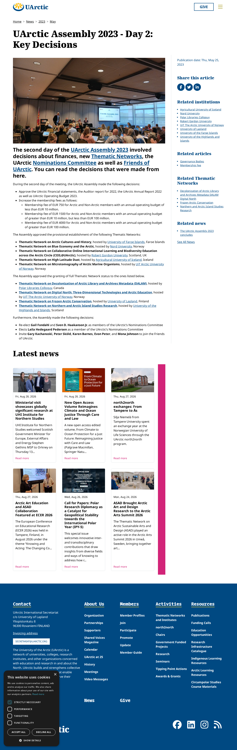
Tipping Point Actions (171, 669)
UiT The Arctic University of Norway (47, 297)
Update (125, 645)
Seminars (163, 661)
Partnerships (93, 623)
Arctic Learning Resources (202, 672)
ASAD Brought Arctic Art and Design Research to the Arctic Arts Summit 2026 (132, 509)
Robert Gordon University (109, 255)
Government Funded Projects (171, 644)
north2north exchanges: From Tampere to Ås (128, 406)
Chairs (160, 635)
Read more (22, 458)
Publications (200, 615)
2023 (42, 21)
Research (162, 654)
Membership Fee (190, 165)
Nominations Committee (64, 162)
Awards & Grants (168, 676)
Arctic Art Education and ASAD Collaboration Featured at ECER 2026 (33, 509)
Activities (169, 604)
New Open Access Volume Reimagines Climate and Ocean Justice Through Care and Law (81, 410)
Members (129, 604)
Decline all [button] (43, 732)
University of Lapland (122, 301)
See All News (186, 242)
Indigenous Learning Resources (206, 660)
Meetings (91, 672)
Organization (94, 615)
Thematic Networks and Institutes (170, 617)
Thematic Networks (116, 156)
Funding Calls (201, 623)
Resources (203, 604)
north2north (165, 627)
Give (204, 6)
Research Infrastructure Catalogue (201, 646)
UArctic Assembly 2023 (99, 149)
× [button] (55, 674)
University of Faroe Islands (126, 242)
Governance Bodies (192, 161)
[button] (31, 740)
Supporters (92, 630)
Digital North (188, 198)
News (30, 21)
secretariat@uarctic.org (31, 641)
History (89, 664)
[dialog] (31, 708)
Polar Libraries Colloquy (35, 288)
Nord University (121, 246)
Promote (126, 638)
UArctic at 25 (93, 657)
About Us (94, 604)
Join (123, 623)
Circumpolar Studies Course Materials (206, 684)
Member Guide (131, 652)
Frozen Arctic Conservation (196, 202)
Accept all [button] (19, 732)
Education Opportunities (201, 632)
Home (17, 21)
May (53, 21)
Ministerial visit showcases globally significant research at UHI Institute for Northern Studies (34, 410)
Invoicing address (25, 633)
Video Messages (96, 679)
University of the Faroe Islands (199, 133)
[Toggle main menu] (220, 6)
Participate (128, 630)
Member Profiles (132, 615)
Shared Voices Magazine (94, 640)
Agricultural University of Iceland (119, 260)
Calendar (91, 649)
